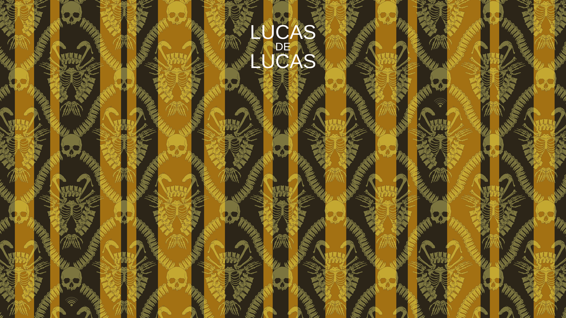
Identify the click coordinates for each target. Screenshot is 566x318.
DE (283, 46)
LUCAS (283, 32)
